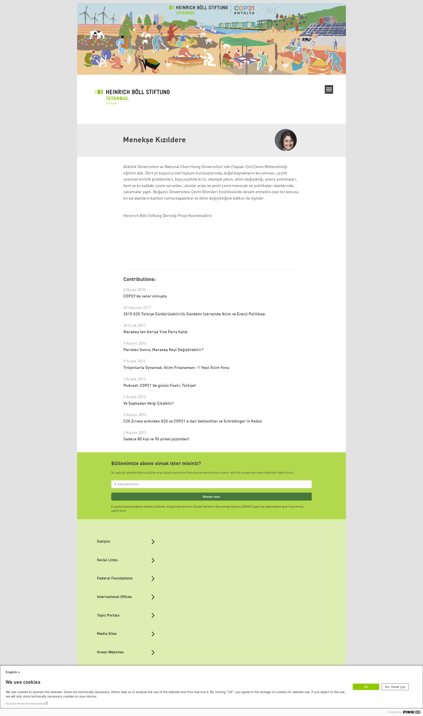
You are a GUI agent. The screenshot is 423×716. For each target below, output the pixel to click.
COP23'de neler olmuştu (145, 296)
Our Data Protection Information (25, 703)
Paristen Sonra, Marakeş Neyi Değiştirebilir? (163, 350)
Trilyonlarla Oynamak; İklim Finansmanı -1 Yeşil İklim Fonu (176, 368)
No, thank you (395, 687)
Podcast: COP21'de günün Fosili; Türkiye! (159, 386)
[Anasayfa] (134, 97)
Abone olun (211, 496)
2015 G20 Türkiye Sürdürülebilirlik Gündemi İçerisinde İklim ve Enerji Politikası (194, 314)
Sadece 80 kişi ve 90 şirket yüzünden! (156, 439)
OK (366, 687)
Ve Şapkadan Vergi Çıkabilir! (148, 404)
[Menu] (329, 89)
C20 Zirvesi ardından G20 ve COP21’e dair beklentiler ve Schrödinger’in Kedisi (192, 421)
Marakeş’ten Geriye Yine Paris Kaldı (155, 332)
